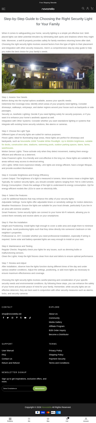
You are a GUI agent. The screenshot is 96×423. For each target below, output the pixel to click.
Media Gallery (55, 322)
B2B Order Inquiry (57, 330)
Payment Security (57, 359)
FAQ (4, 355)
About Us (53, 314)
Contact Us (7, 359)
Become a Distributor (59, 334)
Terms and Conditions (59, 363)
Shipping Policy (56, 355)
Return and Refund (11, 363)
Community (54, 318)
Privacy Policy (55, 350)
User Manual (8, 350)
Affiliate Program (57, 326)
